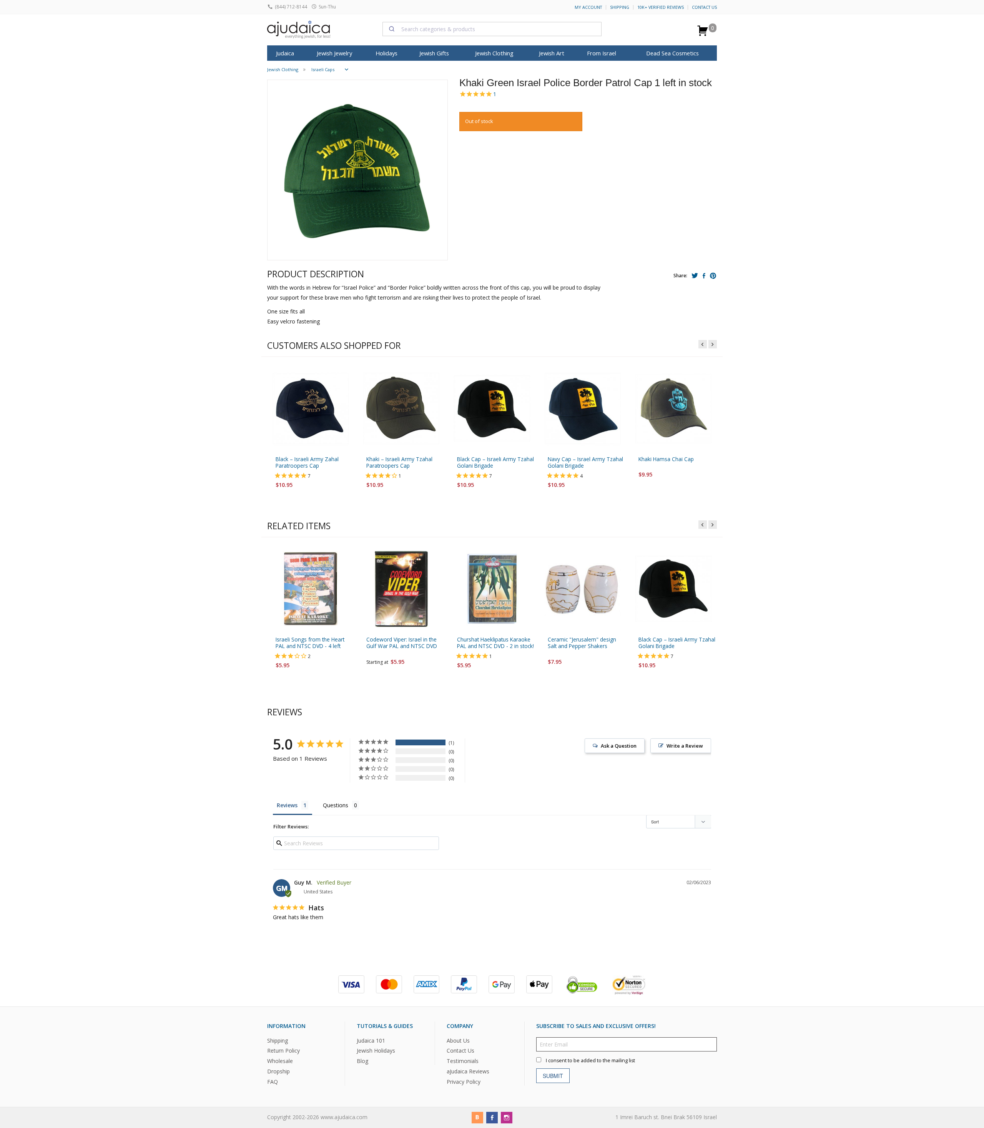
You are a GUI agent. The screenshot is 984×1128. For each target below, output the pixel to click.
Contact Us (704, 7)
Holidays (386, 53)
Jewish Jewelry (334, 53)
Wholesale (280, 1061)
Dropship (278, 1071)
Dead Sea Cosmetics (672, 53)
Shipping (619, 7)
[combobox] (492, 28)
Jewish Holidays (376, 1051)
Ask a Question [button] (619, 745)
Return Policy (283, 1051)
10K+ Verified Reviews (660, 7)
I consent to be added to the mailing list (590, 1060)
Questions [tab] (335, 805)
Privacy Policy (463, 1082)
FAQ (272, 1082)
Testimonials (463, 1061)
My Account (588, 7)
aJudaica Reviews (468, 1071)
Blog (362, 1061)
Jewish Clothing (494, 53)
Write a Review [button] (685, 745)
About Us (458, 1040)
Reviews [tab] (287, 805)
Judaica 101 (371, 1040)
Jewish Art (551, 53)
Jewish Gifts (434, 53)
